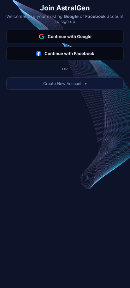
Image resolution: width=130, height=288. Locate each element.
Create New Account (65, 83)
